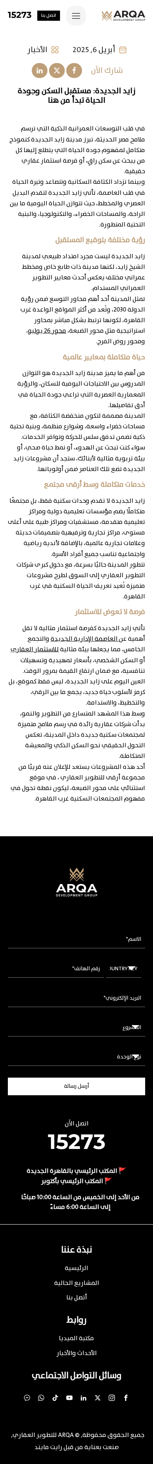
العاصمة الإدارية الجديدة (85, 639)
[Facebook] (74, 70)
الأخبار (37, 50)
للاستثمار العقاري (35, 649)
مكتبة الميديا (76, 1338)
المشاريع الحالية (76, 1283)
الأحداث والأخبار (76, 1353)
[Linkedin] (39, 70)
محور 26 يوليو (47, 331)
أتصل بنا (76, 1298)
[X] (57, 70)
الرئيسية (76, 1268)
